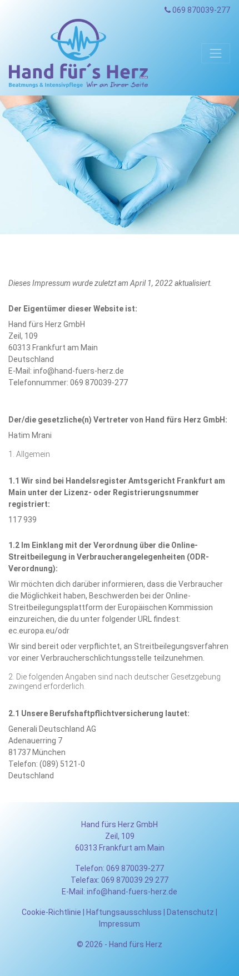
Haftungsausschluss (124, 912)
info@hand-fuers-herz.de (132, 891)
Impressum (119, 923)
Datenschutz (190, 912)
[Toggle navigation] (215, 53)
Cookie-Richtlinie (51, 912)
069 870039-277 (200, 10)
